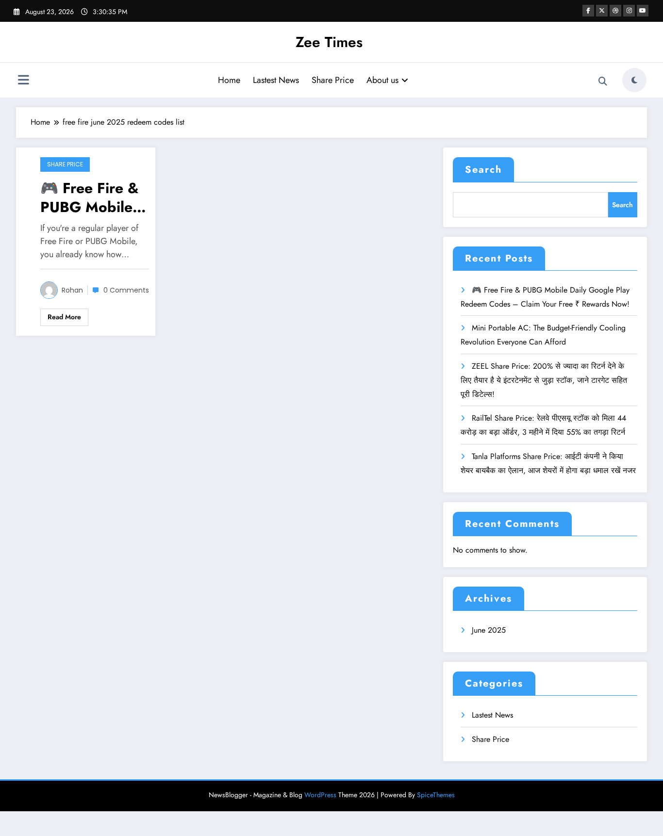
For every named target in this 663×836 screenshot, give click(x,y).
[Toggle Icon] (23, 81)
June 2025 (489, 630)
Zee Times (329, 42)
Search (483, 170)
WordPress (320, 795)
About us (382, 80)
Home (229, 80)
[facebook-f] (588, 10)
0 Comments (126, 290)
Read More (64, 317)
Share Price (333, 80)
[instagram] (629, 10)
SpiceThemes (436, 795)
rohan (72, 290)
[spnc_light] (634, 80)
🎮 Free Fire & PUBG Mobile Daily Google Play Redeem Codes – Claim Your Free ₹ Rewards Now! (91, 197)
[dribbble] (615, 10)
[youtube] (642, 10)
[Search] (603, 81)
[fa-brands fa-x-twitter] (602, 10)
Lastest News (276, 80)
